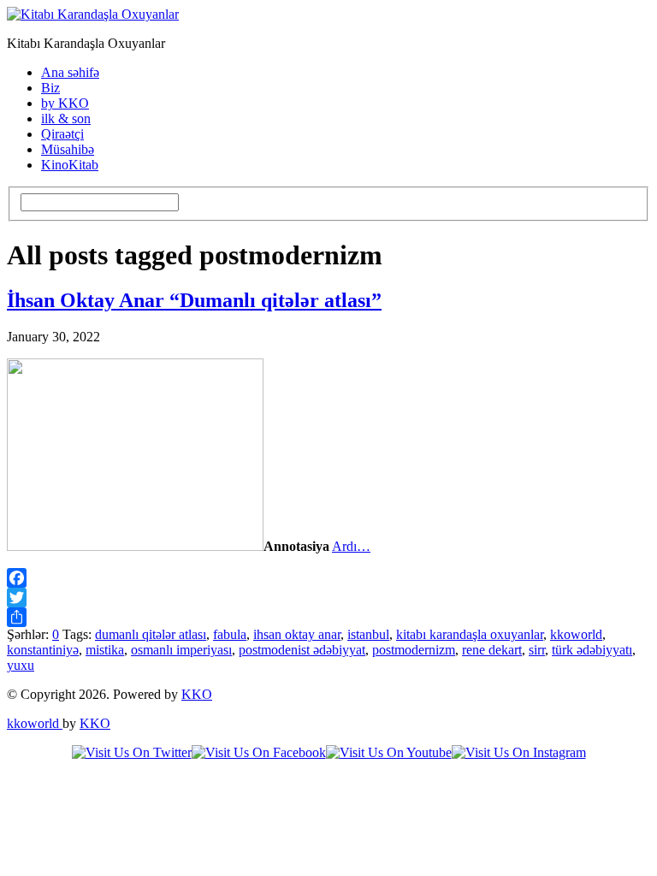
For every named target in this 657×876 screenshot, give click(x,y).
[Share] (328, 617)
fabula (229, 634)
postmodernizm (413, 649)
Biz (50, 87)
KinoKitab (69, 164)
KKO (196, 694)
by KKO (65, 103)
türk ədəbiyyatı (592, 649)
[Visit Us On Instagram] (519, 752)
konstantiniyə (43, 649)
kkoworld (576, 634)
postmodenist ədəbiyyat (302, 649)
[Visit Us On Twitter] (132, 752)
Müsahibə (67, 149)
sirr (537, 649)
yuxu (20, 665)
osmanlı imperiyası (181, 649)
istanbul (368, 634)
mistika (105, 649)
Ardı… (351, 546)
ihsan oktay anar (296, 634)
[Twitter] (328, 597)
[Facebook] (328, 578)
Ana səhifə (70, 72)
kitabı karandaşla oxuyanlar (469, 634)
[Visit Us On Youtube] (389, 752)
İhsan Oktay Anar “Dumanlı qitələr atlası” (194, 300)
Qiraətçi (62, 134)
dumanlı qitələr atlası (150, 634)
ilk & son (66, 118)
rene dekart (492, 649)
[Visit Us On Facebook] (259, 752)
